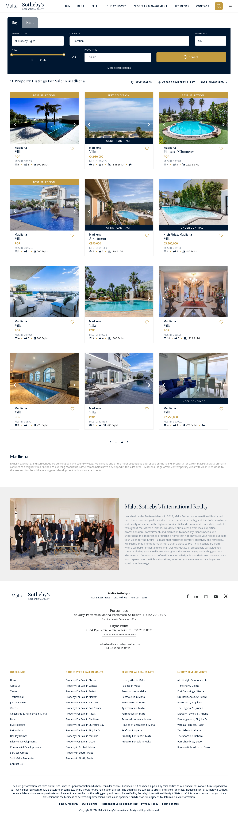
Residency (182, 6)
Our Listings (89, 803)
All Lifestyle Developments (192, 680)
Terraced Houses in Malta (136, 719)
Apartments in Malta (133, 708)
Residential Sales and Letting (119, 803)
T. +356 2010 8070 (140, 630)
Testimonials (17, 697)
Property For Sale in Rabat (80, 713)
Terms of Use (170, 803)
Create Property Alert (178, 82)
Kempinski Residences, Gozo (193, 747)
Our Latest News (100, 597)
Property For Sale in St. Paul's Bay (85, 724)
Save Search (143, 82)
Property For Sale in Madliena (82, 719)
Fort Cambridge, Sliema (190, 691)
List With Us (120, 597)
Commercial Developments (25, 747)
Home (13, 680)
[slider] (11, 54)
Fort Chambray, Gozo (189, 741)
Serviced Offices (19, 752)
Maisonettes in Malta (133, 702)
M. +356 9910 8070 (118, 648)
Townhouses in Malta (134, 691)
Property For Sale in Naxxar (81, 697)
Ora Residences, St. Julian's (192, 697)
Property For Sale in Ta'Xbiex (82, 702)
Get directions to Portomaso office (119, 619)
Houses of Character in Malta (138, 724)
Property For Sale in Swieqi (81, 691)
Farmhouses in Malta (133, 713)
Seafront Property (132, 730)
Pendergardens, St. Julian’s (192, 719)
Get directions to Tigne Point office (119, 634)
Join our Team (139, 597)
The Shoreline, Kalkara (190, 736)
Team (13, 691)
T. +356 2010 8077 (154, 615)
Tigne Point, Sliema (188, 685)
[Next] (74, 124)
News (13, 719)
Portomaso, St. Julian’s (190, 702)
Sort (212, 82)
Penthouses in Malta (133, 697)
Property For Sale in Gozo (80, 741)
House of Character (179, 151)
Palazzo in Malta (131, 685)
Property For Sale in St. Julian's (83, 730)
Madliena (21, 148)
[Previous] (14, 124)
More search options (119, 67)
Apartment (97, 238)
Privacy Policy (149, 803)
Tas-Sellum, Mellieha (189, 730)
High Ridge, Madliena (178, 234)
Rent (30, 22)
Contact (202, 6)
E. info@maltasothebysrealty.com (118, 644)
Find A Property (68, 803)
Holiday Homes (18, 736)
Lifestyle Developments (23, 741)
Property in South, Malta (79, 752)
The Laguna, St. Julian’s (190, 708)
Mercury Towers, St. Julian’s (192, 713)
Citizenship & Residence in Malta (28, 713)
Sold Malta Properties (22, 758)
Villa (18, 151)
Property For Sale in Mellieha (82, 736)
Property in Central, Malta (80, 747)
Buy (15, 22)
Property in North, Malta (79, 758)
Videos (14, 708)
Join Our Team (18, 702)
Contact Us (16, 763)
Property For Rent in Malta (137, 736)
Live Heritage (17, 724)
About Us (15, 685)
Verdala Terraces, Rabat (190, 724)
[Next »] (128, 442)
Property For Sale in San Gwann (84, 708)
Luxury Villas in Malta (133, 680)
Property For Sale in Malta (136, 741)
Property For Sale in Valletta (81, 685)
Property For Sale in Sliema (81, 680)
